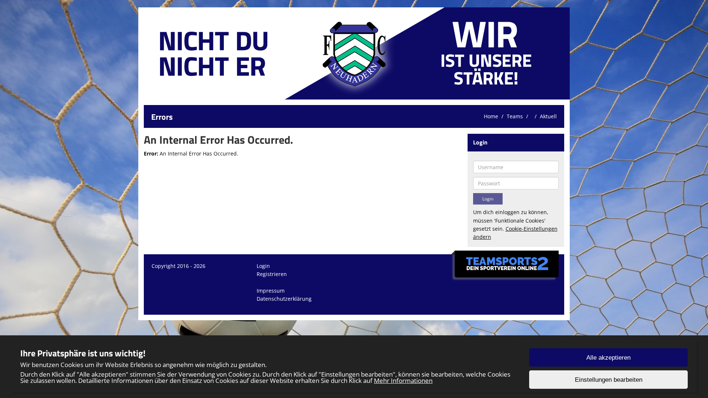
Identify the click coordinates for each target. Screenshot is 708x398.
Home (491, 116)
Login (263, 265)
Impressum (271, 290)
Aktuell (548, 116)
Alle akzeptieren (608, 357)
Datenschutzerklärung (284, 298)
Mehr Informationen (403, 380)
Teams (515, 116)
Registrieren (272, 273)
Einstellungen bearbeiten (608, 379)
